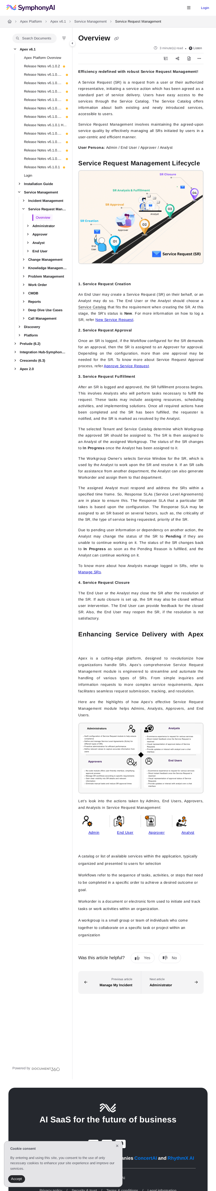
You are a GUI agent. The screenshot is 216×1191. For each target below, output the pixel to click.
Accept (16, 1179)
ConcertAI (145, 1158)
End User (39, 251)
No (174, 957)
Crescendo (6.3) (32, 360)
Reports (34, 301)
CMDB (33, 293)
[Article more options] (199, 58)
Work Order (37, 285)
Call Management (42, 318)
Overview (43, 217)
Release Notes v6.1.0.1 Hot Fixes (45, 125)
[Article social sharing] (177, 58)
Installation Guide (38, 184)
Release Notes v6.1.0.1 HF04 (43, 133)
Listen (197, 48)
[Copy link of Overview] (116, 38)
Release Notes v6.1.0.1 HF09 (43, 83)
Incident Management (45, 200)
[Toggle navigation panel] (72, 43)
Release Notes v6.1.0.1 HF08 (43, 91)
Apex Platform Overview (42, 57)
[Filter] (64, 38)
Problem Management (46, 276)
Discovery (32, 327)
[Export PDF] (189, 58)
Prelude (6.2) (30, 343)
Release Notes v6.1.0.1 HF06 (43, 108)
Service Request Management (47, 209)
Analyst (38, 242)
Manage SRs (89, 572)
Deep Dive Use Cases (45, 310)
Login (205, 8)
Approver (39, 234)
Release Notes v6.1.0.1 (42, 167)
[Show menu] (188, 8)
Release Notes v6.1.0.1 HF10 (43, 74)
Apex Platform (31, 21)
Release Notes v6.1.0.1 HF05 (43, 116)
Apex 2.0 (27, 369)
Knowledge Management (47, 268)
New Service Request (114, 320)
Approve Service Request (126, 366)
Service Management (90, 21)
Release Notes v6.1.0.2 (42, 66)
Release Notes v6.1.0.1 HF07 (43, 99)
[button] (34, 38)
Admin (94, 832)
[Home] (31, 8)
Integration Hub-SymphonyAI (43, 352)
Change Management (45, 259)
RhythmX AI (181, 1158)
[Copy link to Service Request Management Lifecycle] (86, 271)
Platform (31, 335)
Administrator (43, 226)
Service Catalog (92, 307)
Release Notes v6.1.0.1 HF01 (43, 158)
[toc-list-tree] (165, 58)
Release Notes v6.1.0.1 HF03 (43, 142)
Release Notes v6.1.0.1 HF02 (43, 150)
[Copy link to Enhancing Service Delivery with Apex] (86, 645)
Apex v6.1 (58, 21)
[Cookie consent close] (117, 1146)
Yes (147, 957)
